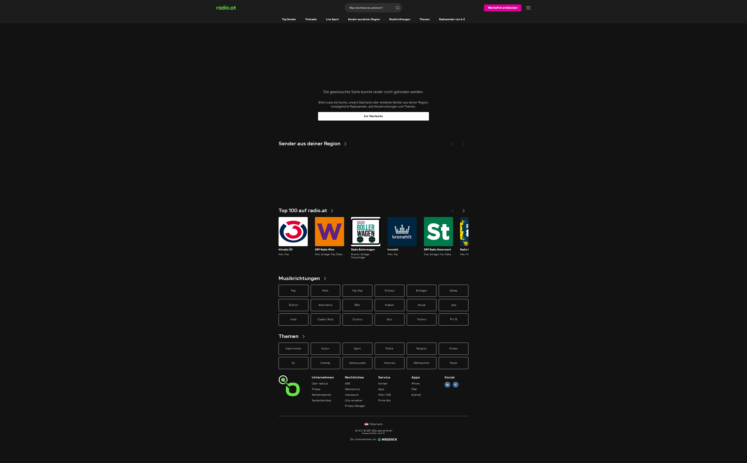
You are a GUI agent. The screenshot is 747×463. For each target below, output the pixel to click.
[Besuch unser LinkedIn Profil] (447, 385)
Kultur (325, 348)
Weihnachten (422, 363)
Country (357, 319)
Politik (389, 348)
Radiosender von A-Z (452, 19)
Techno (421, 319)
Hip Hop (357, 290)
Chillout (390, 290)
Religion (421, 348)
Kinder (453, 348)
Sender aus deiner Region (364, 19)
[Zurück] (452, 209)
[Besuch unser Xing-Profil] (455, 385)
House (422, 305)
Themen (425, 19)
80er (357, 305)
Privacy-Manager (355, 406)
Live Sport (332, 19)
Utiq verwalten (353, 400)
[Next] (463, 142)
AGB (347, 383)
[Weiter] (463, 209)
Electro (293, 305)
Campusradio (357, 363)
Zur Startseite (373, 116)
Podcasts (311, 19)
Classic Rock (325, 319)
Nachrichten (293, 348)
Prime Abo (384, 400)
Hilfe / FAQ (384, 395)
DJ (293, 363)
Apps (381, 389)
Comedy (325, 363)
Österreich (376, 424)
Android (416, 395)
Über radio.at (320, 383)
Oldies (454, 290)
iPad (414, 389)
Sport (357, 348)
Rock (325, 290)
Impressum (352, 395)
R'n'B (453, 319)
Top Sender (289, 19)
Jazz (453, 305)
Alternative (325, 305)
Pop (293, 290)
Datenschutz (352, 389)
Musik (453, 363)
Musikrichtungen (399, 19)
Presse (316, 389)
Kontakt (383, 383)
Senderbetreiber (321, 400)
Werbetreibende (321, 395)
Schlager (421, 290)
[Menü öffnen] (528, 7)
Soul (389, 319)
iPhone (415, 383)
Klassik (389, 305)
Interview (389, 363)
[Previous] (452, 142)
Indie (293, 319)
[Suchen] (397, 7)
